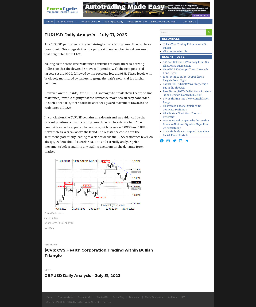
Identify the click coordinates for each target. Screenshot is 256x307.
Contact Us (189, 21)
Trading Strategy (113, 21)
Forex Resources (154, 297)
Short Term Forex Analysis (58, 222)
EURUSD (49, 227)
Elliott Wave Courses (163, 21)
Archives (172, 297)
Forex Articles (89, 21)
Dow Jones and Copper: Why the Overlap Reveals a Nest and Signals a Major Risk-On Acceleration (186, 124)
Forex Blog (118, 297)
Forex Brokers (135, 21)
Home (49, 21)
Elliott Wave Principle (175, 51)
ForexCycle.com (53, 213)
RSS (183, 297)
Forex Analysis (64, 21)
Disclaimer (135, 297)
